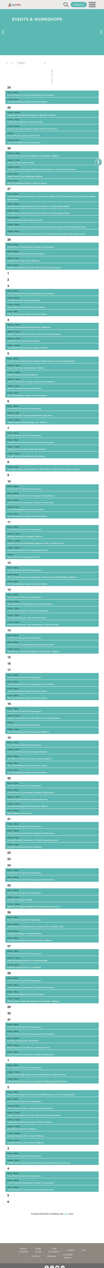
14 (9, 630)
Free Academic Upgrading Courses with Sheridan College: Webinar (36, 1074)
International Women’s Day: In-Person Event (26, 618)
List (66, 1213)
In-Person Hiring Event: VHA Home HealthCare (27, 611)
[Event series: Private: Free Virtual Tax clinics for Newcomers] (20, 406)
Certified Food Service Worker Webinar (24, 847)
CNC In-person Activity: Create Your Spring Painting (30, 1108)
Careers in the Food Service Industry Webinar (27, 752)
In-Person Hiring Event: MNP (19, 900)
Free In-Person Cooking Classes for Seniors (26, 307)
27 (9, 189)
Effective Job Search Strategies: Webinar (25, 536)
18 (9, 703)
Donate (78, 4)
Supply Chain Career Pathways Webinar (25, 176)
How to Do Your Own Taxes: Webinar (23, 341)
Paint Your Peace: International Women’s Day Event (29, 415)
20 (9, 778)
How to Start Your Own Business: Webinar (26, 368)
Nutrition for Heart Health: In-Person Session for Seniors (32, 129)
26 (9, 148)
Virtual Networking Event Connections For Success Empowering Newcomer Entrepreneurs (46, 234)
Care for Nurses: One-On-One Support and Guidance (30, 95)
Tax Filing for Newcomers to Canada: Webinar (27, 348)
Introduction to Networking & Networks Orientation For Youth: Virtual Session (41, 169)
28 (9, 239)
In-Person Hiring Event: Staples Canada (24, 220)
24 (9, 87)
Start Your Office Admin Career (20, 162)
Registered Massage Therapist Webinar (24, 933)
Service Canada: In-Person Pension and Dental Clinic (30, 1190)
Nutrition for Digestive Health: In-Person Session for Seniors (33, 906)
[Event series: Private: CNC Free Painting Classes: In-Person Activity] (20, 99)
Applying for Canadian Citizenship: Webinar (26, 449)
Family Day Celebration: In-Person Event (25, 122)
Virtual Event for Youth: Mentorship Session (26, 456)
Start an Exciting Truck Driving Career (24, 142)
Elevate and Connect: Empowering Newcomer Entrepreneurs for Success (38, 1163)
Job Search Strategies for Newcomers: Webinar (27, 806)
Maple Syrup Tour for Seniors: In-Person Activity (28, 1047)
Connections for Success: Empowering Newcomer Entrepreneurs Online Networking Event (46, 227)
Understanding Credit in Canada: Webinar (25, 1136)
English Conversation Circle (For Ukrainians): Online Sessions (34, 267)
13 (9, 589)
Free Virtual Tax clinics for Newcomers (24, 408)
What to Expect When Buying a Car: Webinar (27, 422)
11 (9, 522)
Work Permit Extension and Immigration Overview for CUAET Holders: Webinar (42, 577)
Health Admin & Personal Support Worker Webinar (29, 1122)
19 (9, 737)
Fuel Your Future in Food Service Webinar (25, 1143)
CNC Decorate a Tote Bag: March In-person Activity (29, 604)
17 (9, 670)
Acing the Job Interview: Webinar (21, 1129)
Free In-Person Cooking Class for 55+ (23, 136)
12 (9, 562)
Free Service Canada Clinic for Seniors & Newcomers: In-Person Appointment (41, 361)
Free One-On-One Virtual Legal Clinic (23, 300)
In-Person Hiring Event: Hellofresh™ (23, 1041)
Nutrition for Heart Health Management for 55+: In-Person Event (35, 543)
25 (9, 107)
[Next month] (11, 63)
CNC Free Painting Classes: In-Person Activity (27, 102)
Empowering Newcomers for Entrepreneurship (27, 550)
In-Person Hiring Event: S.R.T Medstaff (24, 967)
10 (9, 481)
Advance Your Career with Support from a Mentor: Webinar (33, 156)
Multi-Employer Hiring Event (19, 813)
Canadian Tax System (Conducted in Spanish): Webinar (31, 115)
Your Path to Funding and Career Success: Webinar (29, 759)
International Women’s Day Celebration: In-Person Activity (33, 624)
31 (9, 1019)
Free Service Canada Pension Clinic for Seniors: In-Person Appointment (38, 206)
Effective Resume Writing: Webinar (22, 375)
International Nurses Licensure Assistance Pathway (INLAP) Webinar (37, 1081)
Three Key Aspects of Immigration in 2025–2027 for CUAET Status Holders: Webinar (43, 469)
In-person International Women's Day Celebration (29, 327)
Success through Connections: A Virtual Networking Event (32, 840)
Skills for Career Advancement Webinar (24, 388)
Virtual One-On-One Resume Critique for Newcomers (30, 247)
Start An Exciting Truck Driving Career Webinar (28, 732)
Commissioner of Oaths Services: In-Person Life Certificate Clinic (35, 927)
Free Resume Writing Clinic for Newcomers (26, 254)
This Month (21, 63)
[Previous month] (6, 63)
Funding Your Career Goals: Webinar (23, 261)
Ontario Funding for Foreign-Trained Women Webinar (31, 382)
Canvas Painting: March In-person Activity (25, 509)
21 (9, 819)
